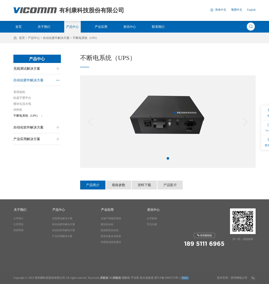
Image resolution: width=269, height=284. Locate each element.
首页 (18, 26)
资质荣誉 (18, 230)
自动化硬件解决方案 (56, 37)
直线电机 (19, 92)
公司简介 (18, 218)
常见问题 (152, 224)
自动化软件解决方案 (63, 230)
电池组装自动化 (110, 230)
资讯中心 (129, 26)
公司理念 (18, 224)
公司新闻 (152, 218)
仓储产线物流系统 (111, 218)
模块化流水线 (22, 103)
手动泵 (135, 277)
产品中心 (72, 26)
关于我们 (44, 26)
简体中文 (220, 9)
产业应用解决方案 (62, 236)
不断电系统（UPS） (86, 37)
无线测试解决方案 (62, 218)
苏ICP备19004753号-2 (167, 277)
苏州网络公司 (239, 277)
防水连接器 (147, 277)
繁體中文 (236, 9)
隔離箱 (126, 277)
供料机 (17, 109)
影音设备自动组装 (111, 236)
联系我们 (158, 26)
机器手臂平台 (22, 97)
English (251, 9)
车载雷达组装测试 (111, 242)
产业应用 (101, 26)
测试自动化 (107, 224)
